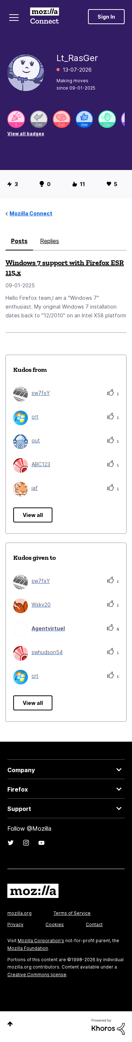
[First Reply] (39, 119)
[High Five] (61, 119)
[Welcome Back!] (107, 119)
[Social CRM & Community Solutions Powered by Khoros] (108, 1026)
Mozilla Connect (44, 16)
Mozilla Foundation (27, 948)
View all (33, 515)
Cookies (54, 924)
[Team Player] (84, 119)
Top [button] (10, 1024)
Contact (94, 924)
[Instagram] (26, 842)
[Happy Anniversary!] (16, 119)
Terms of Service (72, 913)
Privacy (15, 924)
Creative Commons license (36, 974)
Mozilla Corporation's (41, 940)
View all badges (25, 133)
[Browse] (14, 17)
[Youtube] (41, 842)
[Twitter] (10, 842)
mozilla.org (19, 913)
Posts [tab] (19, 241)
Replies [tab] (49, 241)
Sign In (106, 17)
